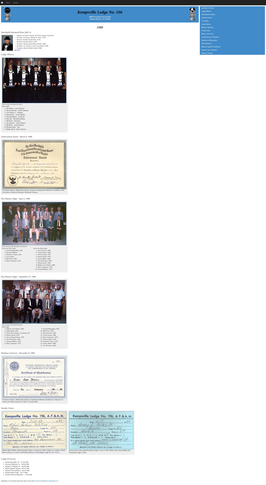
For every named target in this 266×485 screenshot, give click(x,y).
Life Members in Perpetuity (210, 37)
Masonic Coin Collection (209, 50)
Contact (15, 3)
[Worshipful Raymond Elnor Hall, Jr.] (7, 43)
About (8, 3)
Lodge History (206, 24)
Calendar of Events (207, 8)
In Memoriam (205, 30)
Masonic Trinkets (207, 53)
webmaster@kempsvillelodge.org (47, 481)
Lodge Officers (206, 11)
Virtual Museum (206, 43)
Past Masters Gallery (208, 14)
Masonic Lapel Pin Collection (210, 47)
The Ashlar (205, 21)
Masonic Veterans (207, 27)
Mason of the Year (207, 34)
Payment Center (206, 18)
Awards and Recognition (209, 40)
